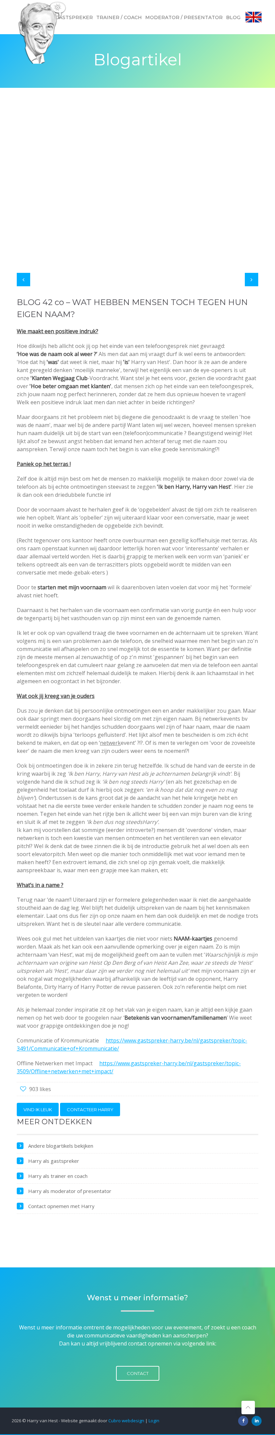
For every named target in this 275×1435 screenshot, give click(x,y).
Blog (233, 17)
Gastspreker (74, 17)
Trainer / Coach (119, 17)
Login (154, 1421)
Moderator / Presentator (184, 17)
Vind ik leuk (37, 1109)
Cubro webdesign (126, 1421)
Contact (138, 1373)
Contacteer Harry (90, 1109)
